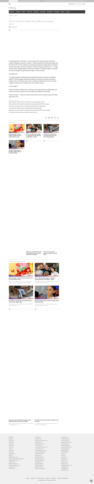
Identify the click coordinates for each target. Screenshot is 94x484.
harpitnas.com (64, 462)
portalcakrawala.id (65, 445)
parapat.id (11, 452)
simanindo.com (64, 470)
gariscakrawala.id (39, 458)
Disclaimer (53, 478)
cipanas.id (11, 444)
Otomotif (29, 11)
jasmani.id (11, 442)
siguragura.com (65, 468)
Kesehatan (49, 11)
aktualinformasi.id (39, 453)
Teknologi (42, 11)
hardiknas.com (64, 458)
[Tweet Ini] (49, 118)
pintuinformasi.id (65, 440)
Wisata (62, 11)
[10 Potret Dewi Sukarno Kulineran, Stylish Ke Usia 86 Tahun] (51, 195)
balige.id (11, 455)
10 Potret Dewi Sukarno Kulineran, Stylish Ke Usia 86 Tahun (23, 112)
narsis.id (63, 453)
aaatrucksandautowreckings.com (16, 458)
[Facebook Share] (46, 118)
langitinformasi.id (39, 465)
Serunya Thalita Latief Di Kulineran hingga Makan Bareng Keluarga (25, 108)
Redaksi (47, 478)
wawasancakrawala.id (40, 468)
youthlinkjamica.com (14, 460)
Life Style (56, 11)
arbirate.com (12, 462)
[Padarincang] (12, 8)
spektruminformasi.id (66, 447)
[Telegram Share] (55, 118)
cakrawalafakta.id (65, 439)
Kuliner (68, 11)
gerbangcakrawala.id (40, 460)
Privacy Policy (40, 478)
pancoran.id (11, 440)
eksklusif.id (11, 445)
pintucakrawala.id (39, 467)
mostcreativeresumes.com (41, 447)
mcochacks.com (39, 445)
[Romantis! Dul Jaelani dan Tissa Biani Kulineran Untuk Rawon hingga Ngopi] (51, 128)
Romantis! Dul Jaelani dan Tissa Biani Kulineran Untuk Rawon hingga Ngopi (27, 106)
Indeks (27, 478)
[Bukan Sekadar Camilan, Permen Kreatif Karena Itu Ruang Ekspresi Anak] (16, 128)
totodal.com (38, 437)
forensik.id (63, 457)
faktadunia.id (38, 455)
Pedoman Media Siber (63, 478)
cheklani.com (12, 468)
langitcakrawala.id (39, 463)
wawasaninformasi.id (66, 442)
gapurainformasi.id (39, 457)
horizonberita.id (65, 444)
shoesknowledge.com (40, 452)
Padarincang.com (51, 480)
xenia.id (10, 448)
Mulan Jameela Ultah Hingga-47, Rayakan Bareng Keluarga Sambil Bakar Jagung (29, 104)
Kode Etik (33, 478)
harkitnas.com (64, 463)
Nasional (18, 11)
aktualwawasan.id (65, 448)
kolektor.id (11, 437)
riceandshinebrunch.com (41, 450)
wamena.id (11, 450)
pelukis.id (11, 439)
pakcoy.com (64, 460)
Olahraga (36, 11)
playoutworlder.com (13, 463)
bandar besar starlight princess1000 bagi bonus (72, 15)
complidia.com (38, 442)
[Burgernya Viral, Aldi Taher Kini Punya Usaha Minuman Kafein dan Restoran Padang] (34, 195)
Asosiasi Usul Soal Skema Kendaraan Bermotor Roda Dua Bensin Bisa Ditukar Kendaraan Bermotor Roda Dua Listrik (64, 1)
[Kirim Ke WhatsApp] (58, 118)
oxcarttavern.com (39, 448)
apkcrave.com (38, 439)
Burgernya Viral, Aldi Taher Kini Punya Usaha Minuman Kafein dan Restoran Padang (29, 110)
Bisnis (23, 11)
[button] (83, 4)
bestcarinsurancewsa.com (41, 440)
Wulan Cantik (14, 26)
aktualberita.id (64, 437)
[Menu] (10, 4)
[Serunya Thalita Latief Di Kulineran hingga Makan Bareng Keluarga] (16, 144)
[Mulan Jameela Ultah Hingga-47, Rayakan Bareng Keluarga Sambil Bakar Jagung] (34, 128)
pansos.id (63, 455)
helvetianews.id (38, 462)
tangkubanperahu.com (66, 465)
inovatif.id (11, 447)
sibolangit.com (64, 467)
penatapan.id (12, 453)
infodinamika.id (64, 452)
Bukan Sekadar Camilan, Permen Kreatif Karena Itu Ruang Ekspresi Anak (27, 102)
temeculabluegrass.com (14, 465)
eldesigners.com (13, 467)
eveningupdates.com (40, 444)
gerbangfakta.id (65, 450)
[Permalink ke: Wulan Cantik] (10, 27)
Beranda (12, 11)
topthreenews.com (13, 457)
